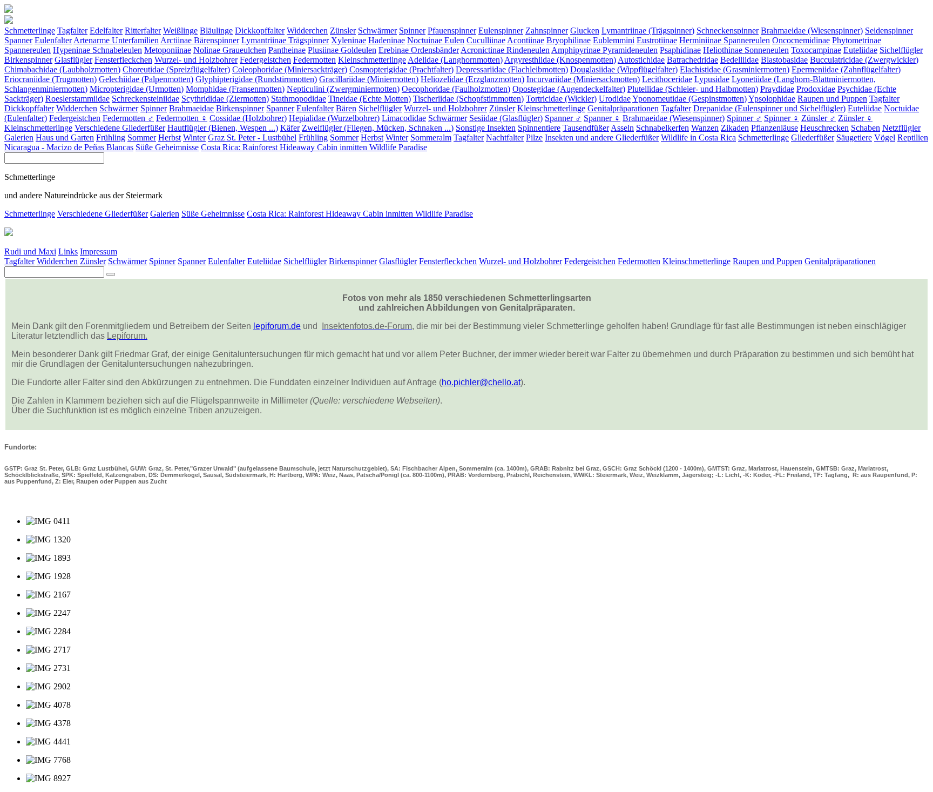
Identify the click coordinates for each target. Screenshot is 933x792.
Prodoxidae (815, 88)
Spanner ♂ (563, 118)
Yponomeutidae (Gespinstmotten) (689, 98)
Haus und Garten (65, 137)
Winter (194, 137)
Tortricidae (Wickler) (561, 98)
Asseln (622, 127)
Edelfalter (106, 30)
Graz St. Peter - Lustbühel (252, 137)
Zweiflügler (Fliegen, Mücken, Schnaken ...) (378, 127)
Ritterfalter (143, 30)
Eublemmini (613, 40)
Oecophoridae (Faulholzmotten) (456, 88)
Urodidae (615, 98)
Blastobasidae (784, 59)
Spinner (412, 30)
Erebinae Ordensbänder (418, 50)
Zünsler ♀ (855, 118)
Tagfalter (72, 30)
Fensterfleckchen (123, 59)
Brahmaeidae (191, 108)
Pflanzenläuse (774, 127)
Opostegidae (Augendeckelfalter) (568, 88)
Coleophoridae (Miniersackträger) (289, 69)
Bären (346, 108)
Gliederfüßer (812, 137)
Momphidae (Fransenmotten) (235, 88)
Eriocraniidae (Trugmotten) (50, 79)
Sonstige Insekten (486, 127)
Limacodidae (404, 118)
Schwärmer (377, 30)
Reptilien (912, 137)
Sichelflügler (901, 50)
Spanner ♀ (602, 118)
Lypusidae (711, 79)
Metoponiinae (167, 50)
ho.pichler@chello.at (481, 382)
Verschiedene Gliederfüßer (120, 127)
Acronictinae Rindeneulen (505, 50)
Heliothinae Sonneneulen (746, 50)
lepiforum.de (277, 326)
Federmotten (314, 59)
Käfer (290, 127)
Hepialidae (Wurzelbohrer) (334, 118)
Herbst (169, 137)
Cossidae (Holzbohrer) (248, 118)
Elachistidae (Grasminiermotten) (734, 69)
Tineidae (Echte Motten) (369, 98)
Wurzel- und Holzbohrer (196, 59)
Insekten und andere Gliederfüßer (602, 137)
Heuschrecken (824, 127)
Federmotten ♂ (128, 118)
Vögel (884, 137)
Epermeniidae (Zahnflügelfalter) (846, 69)
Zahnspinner (546, 30)
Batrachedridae (692, 59)
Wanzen (705, 127)
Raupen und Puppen (832, 98)
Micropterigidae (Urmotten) (137, 88)
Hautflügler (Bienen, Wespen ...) (222, 127)
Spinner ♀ (781, 118)
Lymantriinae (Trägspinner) (647, 30)
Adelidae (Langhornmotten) (455, 59)
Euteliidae (860, 50)
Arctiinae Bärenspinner (199, 40)
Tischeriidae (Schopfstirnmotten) (468, 98)
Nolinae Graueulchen (229, 50)
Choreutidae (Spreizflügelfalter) (176, 69)
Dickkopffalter (260, 30)
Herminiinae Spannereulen (724, 40)
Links (68, 251)
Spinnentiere (539, 127)
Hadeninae (386, 40)
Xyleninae (348, 40)
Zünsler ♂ (818, 118)
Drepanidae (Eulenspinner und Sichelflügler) (769, 108)
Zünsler (343, 30)
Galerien (18, 137)
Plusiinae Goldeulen (342, 50)
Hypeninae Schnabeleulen (97, 50)
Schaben (865, 127)
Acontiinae (525, 40)
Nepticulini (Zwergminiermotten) (343, 88)
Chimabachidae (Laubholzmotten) (62, 69)
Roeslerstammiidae (77, 98)
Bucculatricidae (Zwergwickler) (864, 59)
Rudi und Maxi (30, 251)
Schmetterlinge (29, 30)
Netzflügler (901, 127)
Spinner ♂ (744, 118)
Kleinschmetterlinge (372, 59)
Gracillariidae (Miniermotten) (368, 79)
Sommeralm (430, 137)
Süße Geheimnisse (167, 147)
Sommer (141, 137)
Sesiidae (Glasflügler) (506, 118)
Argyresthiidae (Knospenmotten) (560, 59)
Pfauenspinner (452, 30)
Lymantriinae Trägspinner (285, 40)
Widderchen (307, 30)
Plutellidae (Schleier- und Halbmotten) (692, 88)
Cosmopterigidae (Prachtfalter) (401, 69)
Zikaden (735, 127)
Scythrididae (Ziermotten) (225, 98)
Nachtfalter (505, 137)
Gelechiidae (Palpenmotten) (146, 79)
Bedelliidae (739, 59)
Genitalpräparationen (623, 108)
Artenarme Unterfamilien (116, 40)
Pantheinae (287, 50)
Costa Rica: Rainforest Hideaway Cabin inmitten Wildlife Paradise (314, 147)
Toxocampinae (816, 50)
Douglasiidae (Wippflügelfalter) (624, 69)
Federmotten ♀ (181, 118)
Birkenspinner (28, 59)
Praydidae (777, 88)
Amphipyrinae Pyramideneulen (604, 50)
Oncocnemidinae (801, 40)
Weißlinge (180, 30)
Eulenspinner (500, 30)
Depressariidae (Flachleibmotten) (512, 69)
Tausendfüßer (586, 127)
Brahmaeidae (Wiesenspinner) (812, 30)
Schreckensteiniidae (145, 98)
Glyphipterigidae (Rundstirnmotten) (256, 79)
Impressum (98, 251)
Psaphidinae (680, 50)
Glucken (584, 30)
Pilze (534, 137)
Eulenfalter (53, 40)
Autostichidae (641, 59)
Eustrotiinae (657, 40)
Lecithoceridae (667, 79)
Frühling (110, 137)
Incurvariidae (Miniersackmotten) (583, 79)
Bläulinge (216, 30)
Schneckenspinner (728, 30)
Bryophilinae (568, 40)
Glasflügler (73, 59)
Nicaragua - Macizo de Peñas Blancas (68, 147)
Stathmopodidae (298, 98)
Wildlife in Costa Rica (698, 137)
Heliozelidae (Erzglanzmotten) (472, 79)
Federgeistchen (265, 59)
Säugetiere (854, 137)
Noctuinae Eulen (435, 40)
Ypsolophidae (771, 98)
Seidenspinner (889, 30)
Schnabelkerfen (662, 127)
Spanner (18, 40)
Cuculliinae (485, 40)
